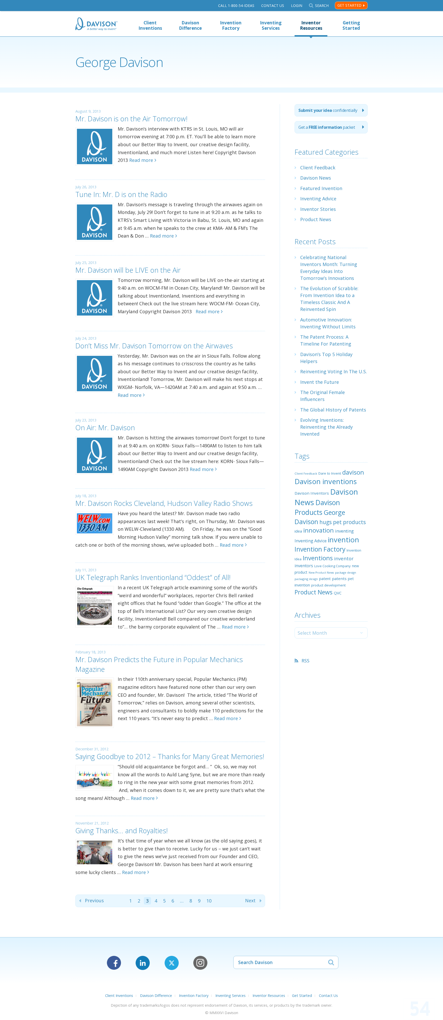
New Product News (321, 572)
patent (325, 578)
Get (326, 127)
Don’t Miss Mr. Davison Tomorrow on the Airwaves (154, 345)
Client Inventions (150, 25)
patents (339, 578)
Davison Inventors (312, 493)
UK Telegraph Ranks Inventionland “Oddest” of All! (152, 577)
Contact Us (272, 5)
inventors (304, 565)
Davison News (315, 178)
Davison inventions (326, 481)
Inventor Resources (311, 25)
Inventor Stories (318, 209)
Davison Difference (190, 25)
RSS (305, 661)
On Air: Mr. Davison (105, 427)
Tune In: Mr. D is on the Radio (121, 194)
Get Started (349, 5)
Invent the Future (319, 382)
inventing (344, 531)
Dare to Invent (329, 473)
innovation (318, 530)
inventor (344, 558)
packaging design (306, 579)
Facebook (114, 963)
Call (236, 5)
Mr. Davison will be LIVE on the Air (128, 270)
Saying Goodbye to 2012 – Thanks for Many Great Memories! (169, 756)
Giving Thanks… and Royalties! (121, 830)
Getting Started (351, 25)
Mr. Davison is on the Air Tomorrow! (131, 118)
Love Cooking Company (332, 566)
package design (345, 572)
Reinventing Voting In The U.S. (333, 371)
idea (298, 531)
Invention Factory (230, 25)
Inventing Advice (318, 198)
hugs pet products (342, 522)
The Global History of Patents (333, 410)
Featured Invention (321, 188)
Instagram (200, 963)
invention (343, 539)
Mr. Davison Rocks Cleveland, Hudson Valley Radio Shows (164, 503)
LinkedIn (143, 963)
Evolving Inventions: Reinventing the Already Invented (326, 427)
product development (328, 585)
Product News (315, 219)
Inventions (318, 558)
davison (353, 472)
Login (296, 5)
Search (321, 5)
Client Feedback (317, 167)
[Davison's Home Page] (96, 24)
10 (209, 901)
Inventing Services (270, 25)
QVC (337, 592)
